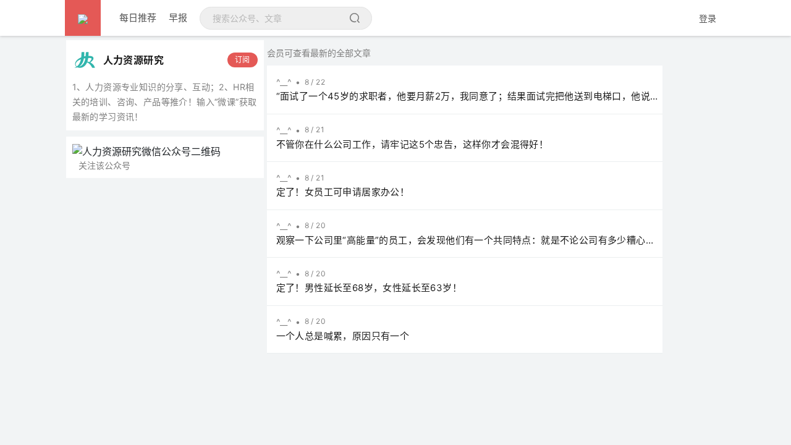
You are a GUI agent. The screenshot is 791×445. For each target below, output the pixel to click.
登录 (707, 18)
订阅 (242, 59)
